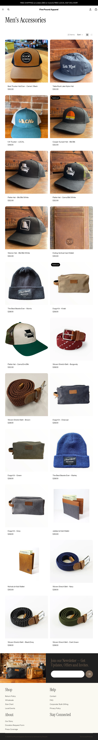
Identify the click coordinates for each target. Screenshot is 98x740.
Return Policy (10, 696)
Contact (53, 696)
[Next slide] (44, 339)
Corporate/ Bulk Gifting (59, 704)
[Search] (8, 9)
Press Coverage (11, 729)
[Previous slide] (9, 339)
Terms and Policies (86, 737)
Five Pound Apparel (17, 737)
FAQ (51, 700)
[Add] (44, 78)
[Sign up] (89, 674)
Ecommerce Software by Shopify (36, 737)
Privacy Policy (55, 708)
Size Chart (9, 704)
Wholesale (9, 700)
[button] (80, 35)
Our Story (9, 721)
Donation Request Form (14, 725)
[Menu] (3, 9)
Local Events (10, 708)
